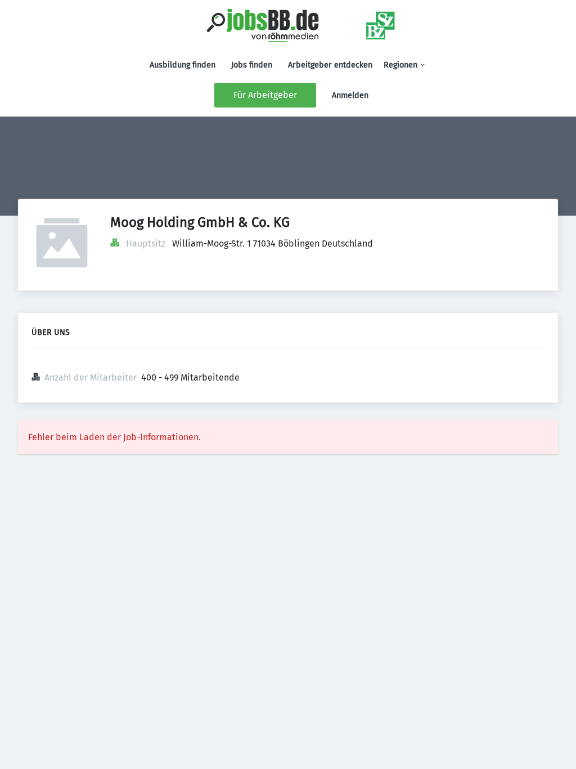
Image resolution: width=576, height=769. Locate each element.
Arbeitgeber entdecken (330, 65)
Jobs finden (251, 65)
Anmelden (350, 95)
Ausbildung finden (182, 65)
